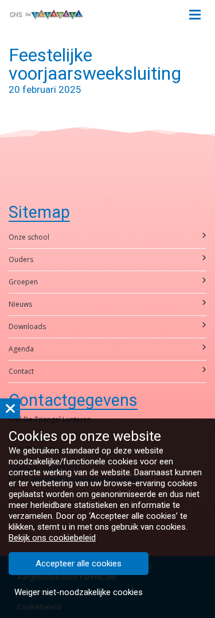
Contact (21, 371)
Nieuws (20, 304)
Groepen (23, 282)
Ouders (21, 259)
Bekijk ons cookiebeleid (52, 538)
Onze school (29, 237)
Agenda (21, 349)
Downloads (27, 326)
